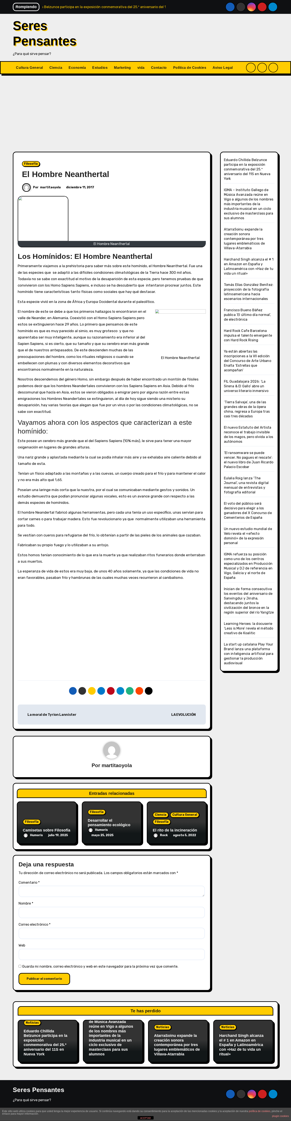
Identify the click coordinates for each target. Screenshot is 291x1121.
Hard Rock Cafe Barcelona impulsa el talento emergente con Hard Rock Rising (248, 335)
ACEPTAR (145, 1118)
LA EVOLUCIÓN (183, 715)
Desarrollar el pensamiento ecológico (109, 822)
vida (141, 67)
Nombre (26, 903)
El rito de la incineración (175, 830)
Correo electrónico (34, 924)
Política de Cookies (189, 67)
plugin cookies (280, 1116)
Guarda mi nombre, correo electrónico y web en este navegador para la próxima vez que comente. (100, 966)
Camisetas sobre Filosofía (46, 830)
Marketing (122, 67)
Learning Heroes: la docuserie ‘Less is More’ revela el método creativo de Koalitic (248, 628)
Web (22, 945)
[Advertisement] (145, 110)
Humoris (36, 835)
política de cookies (259, 1111)
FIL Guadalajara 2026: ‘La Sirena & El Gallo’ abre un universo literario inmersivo (246, 386)
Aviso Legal (223, 67)
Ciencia (55, 67)
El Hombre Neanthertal (65, 174)
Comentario (29, 882)
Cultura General (29, 67)
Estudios (100, 67)
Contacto (159, 67)
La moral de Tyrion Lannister (51, 715)
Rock (164, 835)
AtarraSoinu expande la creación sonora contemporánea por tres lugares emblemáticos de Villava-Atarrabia (244, 238)
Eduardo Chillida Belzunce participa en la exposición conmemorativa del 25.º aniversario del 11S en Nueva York (247, 169)
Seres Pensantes (38, 1089)
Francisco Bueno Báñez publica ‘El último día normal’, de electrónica (247, 314)
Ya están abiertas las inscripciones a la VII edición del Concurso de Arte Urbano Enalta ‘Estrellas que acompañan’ (247, 360)
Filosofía (31, 164)
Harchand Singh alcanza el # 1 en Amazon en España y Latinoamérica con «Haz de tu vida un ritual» (241, 1044)
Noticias (32, 1022)
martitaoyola (50, 187)
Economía (77, 67)
